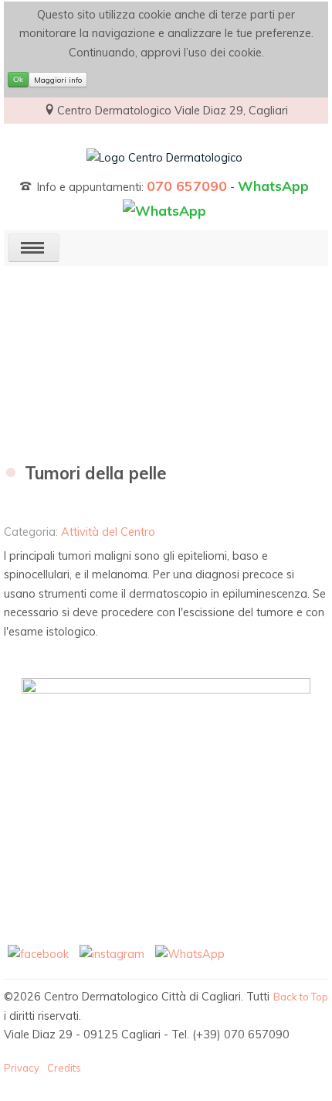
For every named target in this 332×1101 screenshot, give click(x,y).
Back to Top (300, 996)
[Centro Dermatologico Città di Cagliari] (164, 157)
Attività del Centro (108, 532)
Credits (64, 1068)
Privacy (21, 1068)
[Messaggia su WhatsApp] (190, 953)
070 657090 (187, 185)
